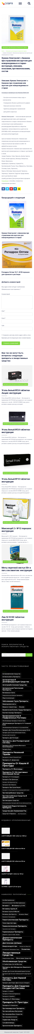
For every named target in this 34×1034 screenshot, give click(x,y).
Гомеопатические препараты (8, 929)
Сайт (3, 325)
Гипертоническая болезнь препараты (12, 695)
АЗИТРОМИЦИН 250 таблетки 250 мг (13, 861)
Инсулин (21, 707)
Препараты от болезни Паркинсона (11, 993)
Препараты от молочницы (12, 769)
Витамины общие (23, 914)
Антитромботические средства (14, 685)
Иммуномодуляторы (9, 946)
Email (3, 318)
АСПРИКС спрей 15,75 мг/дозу (11, 886)
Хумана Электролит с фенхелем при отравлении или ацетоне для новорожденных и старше (15, 235)
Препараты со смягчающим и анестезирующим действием (15, 790)
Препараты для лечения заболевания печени (13, 732)
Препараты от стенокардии (10, 777)
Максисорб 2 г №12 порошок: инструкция (16, 529)
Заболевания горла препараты (15, 701)
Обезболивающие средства (14, 961)
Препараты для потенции (10, 738)
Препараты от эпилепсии (10, 1005)
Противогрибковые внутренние (12, 1011)
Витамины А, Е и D (18, 905)
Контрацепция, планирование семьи (10, 949)
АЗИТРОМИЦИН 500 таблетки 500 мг (13, 848)
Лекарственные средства (11, 953)
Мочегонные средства (23, 958)
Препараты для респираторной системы (15, 742)
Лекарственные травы (8, 958)
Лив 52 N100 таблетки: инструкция (13, 618)
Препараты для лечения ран (8, 735)
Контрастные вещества (25, 946)
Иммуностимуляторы (9, 707)
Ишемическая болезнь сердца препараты (16, 710)
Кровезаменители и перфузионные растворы (14, 717)
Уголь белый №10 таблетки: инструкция (16, 480)
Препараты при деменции (10, 779)
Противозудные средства (10, 800)
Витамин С (6, 905)
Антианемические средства (11, 674)
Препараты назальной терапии (13, 753)
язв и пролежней (22, 813)
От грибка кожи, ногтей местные (12, 964)
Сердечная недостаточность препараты (14, 807)
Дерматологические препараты (12, 939)
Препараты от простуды (15, 1002)
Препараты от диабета (8, 996)
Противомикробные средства (12, 1014)
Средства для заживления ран (14, 811)
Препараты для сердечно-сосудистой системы (16, 987)
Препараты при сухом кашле (11, 787)
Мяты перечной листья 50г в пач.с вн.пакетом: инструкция (17, 569)
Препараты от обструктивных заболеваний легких (15, 773)
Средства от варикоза (9, 813)
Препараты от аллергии (7, 991)
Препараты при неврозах (9, 784)
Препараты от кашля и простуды (15, 764)
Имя (3, 311)
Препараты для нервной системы (14, 979)
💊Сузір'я (7, 3)
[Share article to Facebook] (3, 188)
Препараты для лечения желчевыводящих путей (16, 730)
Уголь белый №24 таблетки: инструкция (16, 431)
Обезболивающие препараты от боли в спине (13, 720)
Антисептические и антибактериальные (13, 902)
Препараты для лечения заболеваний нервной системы (16, 971)
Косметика (26, 949)
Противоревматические (9, 1017)
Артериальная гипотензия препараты (12, 689)
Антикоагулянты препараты (11, 676)
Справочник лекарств (9, 1020)
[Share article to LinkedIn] (15, 188)
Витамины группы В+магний (10, 911)
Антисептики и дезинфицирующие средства (15, 681)
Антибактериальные (8, 900)
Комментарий (6, 294)
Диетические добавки (12, 943)
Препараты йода (6, 749)
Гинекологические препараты (14, 926)
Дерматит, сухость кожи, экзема (11, 934)
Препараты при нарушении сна (9, 782)
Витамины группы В (9, 909)
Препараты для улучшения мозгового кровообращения (14, 746)
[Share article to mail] (19, 188)
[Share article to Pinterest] (11, 188)
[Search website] (29, 3)
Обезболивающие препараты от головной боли (16, 724)
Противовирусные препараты (13, 1008)
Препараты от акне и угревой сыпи (11, 757)
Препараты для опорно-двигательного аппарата (15, 982)
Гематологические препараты (15, 920)
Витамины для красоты (9, 914)
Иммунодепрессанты (9, 704)
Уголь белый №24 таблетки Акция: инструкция (16, 391)
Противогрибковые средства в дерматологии (14, 796)
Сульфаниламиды (8, 1022)
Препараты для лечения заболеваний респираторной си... (16, 974)
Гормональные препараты (12, 932)
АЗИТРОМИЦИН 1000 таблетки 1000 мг (14, 836)
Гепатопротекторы (9, 923)
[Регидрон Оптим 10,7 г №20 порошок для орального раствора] (17, 269)
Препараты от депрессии (10, 760)
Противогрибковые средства (12, 793)
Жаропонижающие (8, 698)
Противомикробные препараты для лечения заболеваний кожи (16, 803)
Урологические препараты (12, 1025)
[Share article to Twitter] (7, 188)
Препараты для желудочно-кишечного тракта (15, 47)
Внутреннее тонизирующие (8, 916)
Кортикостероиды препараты (12, 712)
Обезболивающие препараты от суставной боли (15, 727)
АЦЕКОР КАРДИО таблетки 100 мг (13, 874)
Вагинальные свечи (8, 692)
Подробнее (5, 181)
